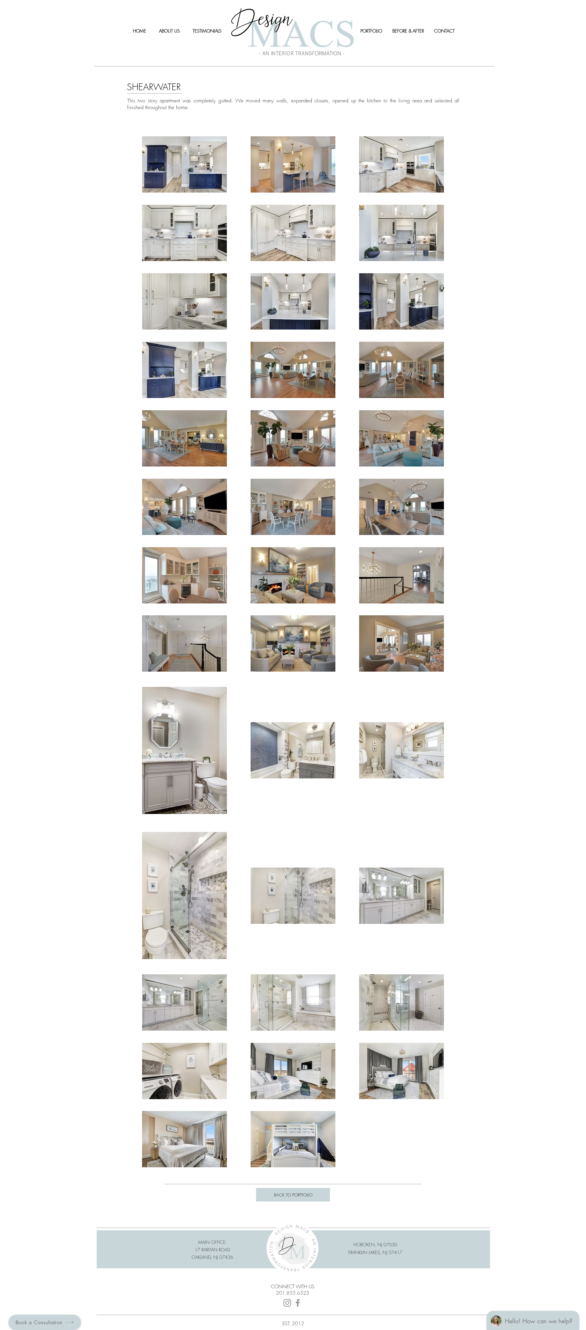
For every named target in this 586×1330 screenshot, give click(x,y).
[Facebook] (298, 1303)
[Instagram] (287, 1303)
